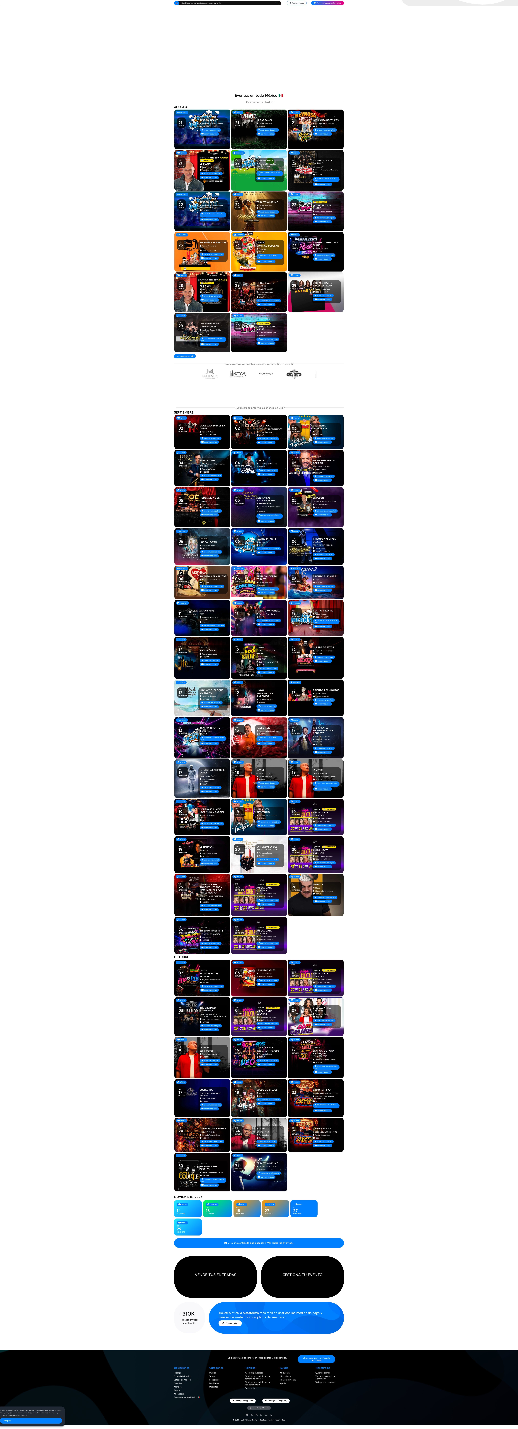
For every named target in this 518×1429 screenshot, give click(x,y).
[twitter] (256, 1415)
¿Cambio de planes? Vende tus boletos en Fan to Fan (201, 3)
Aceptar (12, 1420)
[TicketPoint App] (259, 387)
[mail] (266, 1415)
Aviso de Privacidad (26, 1415)
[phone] (271, 1415)
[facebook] (247, 1415)
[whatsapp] (261, 1415)
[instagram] (252, 1415)
